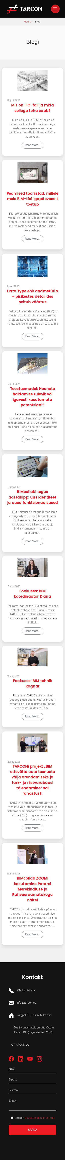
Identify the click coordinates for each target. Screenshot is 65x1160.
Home (27, 21)
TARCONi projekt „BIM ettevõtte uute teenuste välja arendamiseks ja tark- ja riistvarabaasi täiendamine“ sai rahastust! (32, 780)
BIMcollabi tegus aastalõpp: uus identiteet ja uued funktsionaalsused (32, 497)
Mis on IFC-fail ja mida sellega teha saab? (32, 108)
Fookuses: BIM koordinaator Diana (32, 593)
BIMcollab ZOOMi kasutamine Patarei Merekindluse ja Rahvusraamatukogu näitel (32, 889)
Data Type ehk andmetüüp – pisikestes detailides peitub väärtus (32, 296)
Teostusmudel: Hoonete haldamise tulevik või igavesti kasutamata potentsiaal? (32, 397)
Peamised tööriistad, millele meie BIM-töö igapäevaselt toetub (32, 199)
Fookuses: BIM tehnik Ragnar (32, 683)
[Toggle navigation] (55, 9)
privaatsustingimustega (39, 1117)
